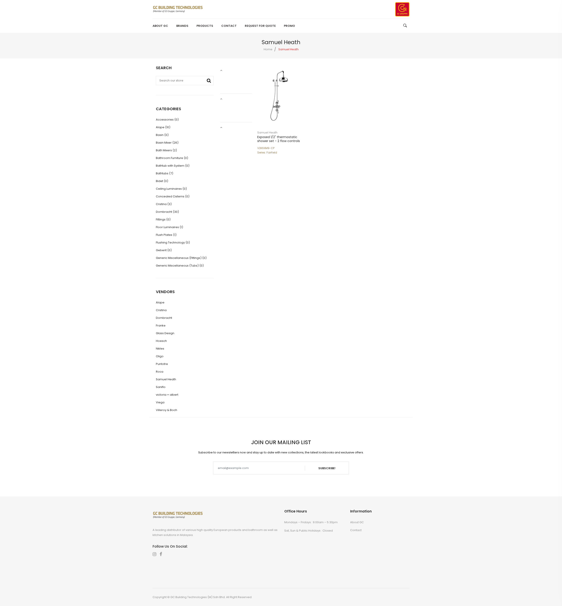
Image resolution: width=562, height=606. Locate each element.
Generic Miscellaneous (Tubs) (180, 265)
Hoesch (161, 341)
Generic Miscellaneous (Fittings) (181, 258)
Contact (229, 26)
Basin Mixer (167, 143)
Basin (162, 135)
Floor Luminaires (169, 227)
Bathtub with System (172, 166)
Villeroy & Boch (166, 410)
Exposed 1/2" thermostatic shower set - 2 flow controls (278, 139)
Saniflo (161, 387)
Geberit (164, 250)
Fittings (163, 219)
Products (204, 26)
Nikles (160, 348)
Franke (161, 325)
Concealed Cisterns (172, 196)
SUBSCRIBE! (326, 468)
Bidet (162, 181)
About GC (160, 26)
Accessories (167, 119)
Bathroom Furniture (172, 158)
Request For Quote (260, 26)
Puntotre (162, 364)
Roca (159, 372)
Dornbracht (167, 212)
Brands (182, 26)
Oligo (160, 356)
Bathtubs (164, 173)
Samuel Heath (267, 132)
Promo (289, 26)
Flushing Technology (173, 242)
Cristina (164, 204)
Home (268, 49)
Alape (163, 127)
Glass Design (165, 333)
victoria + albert (167, 395)
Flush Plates (166, 235)
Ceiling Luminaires (171, 189)
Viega (160, 402)
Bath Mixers (166, 150)
